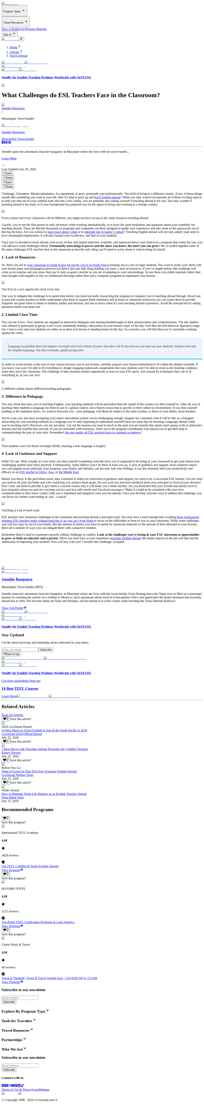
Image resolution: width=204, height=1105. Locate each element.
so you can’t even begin (78, 520)
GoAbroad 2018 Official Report (22, 734)
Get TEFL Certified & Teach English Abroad (30, 866)
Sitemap (44, 1089)
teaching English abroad (125, 538)
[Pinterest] (6, 143)
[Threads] (6, 1086)
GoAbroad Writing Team (17, 775)
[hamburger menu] (21, 39)
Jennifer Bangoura (13, 108)
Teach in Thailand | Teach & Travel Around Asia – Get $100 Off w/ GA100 (49, 978)
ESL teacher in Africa (33, 472)
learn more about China (62, 232)
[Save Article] (6, 719)
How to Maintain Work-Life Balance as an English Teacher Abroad (44, 794)
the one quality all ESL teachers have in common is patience (102, 432)
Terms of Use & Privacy (17, 1089)
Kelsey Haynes (11, 752)
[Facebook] (3, 143)
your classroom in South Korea (46, 265)
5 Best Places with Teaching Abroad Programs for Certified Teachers (45, 749)
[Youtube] (12, 1086)
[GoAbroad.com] (10, 3)
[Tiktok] (22, 1086)
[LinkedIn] (19, 1086)
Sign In (7, 34)
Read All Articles (12, 715)
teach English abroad (107, 197)
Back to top (12, 654)
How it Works (10, 29)
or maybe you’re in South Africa (88, 265)
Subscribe (46, 649)
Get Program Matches (33, 29)
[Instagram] (9, 1086)
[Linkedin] (9, 143)
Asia (51, 472)
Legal (35, 1089)
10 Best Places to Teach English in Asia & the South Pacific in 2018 (44, 730)
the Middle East (68, 472)
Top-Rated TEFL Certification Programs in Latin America (38, 922)
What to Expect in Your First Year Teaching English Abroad (39, 771)
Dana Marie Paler (13, 797)
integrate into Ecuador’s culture (104, 232)
